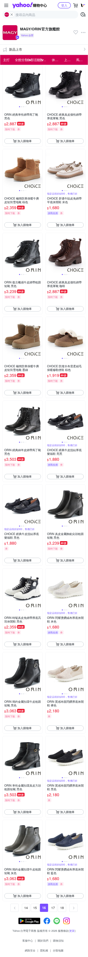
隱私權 (44, 950)
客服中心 (27, 940)
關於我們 (43, 940)
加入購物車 (24, 141)
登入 (64, 5)
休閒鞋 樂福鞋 (57, 59)
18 (62, 907)
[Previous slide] (5, 85)
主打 (6, 59)
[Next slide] (40, 85)
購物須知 (58, 940)
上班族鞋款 (69, 59)
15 (35, 907)
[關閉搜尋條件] (12, 14)
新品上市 (15, 49)
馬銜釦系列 (81, 59)
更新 (72, 931)
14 (26, 907)
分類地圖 (58, 950)
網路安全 (30, 950)
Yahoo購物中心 (29, 5)
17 (53, 907)
